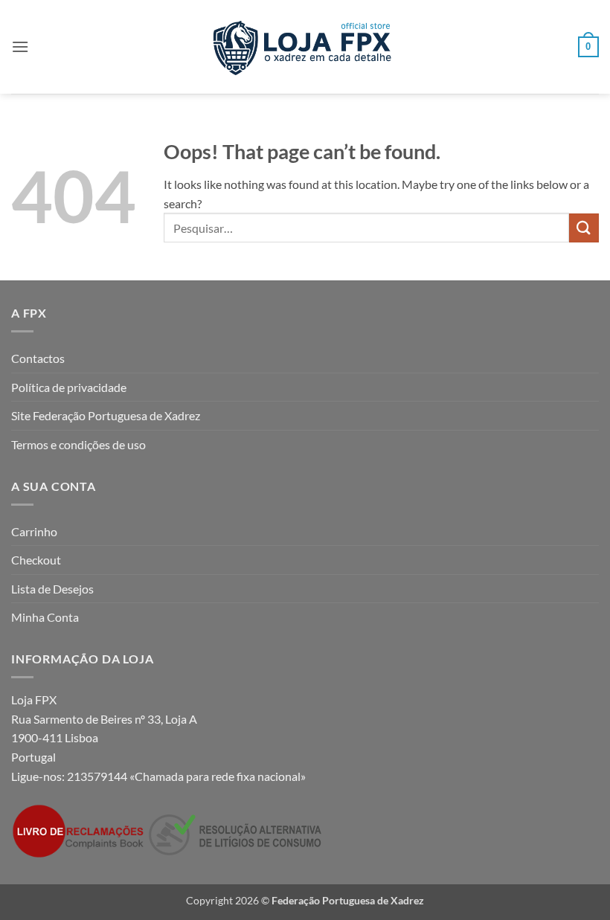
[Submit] (584, 227)
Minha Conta (45, 617)
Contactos (38, 358)
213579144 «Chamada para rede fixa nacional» (186, 776)
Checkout (36, 560)
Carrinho (34, 531)
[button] (20, 46)
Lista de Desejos (52, 589)
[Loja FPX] (305, 46)
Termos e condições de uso (78, 444)
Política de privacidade (68, 387)
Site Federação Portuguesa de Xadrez (105, 415)
